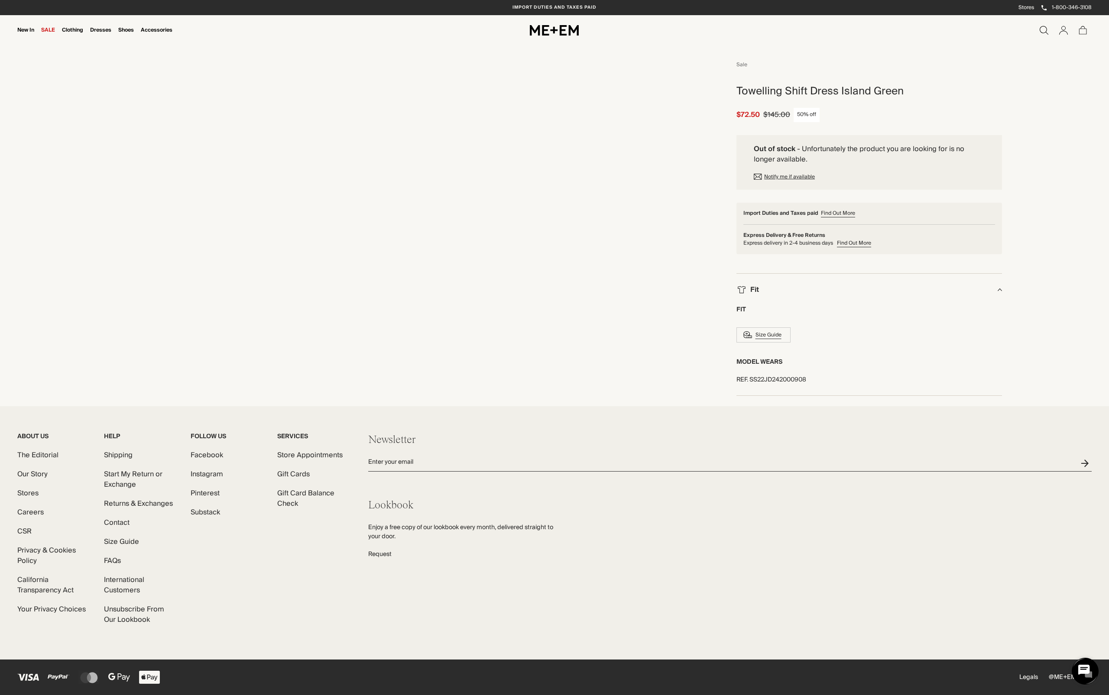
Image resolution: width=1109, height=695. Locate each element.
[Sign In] (1063, 30)
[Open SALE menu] (48, 36)
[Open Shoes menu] (126, 36)
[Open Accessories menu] (156, 36)
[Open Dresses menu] (101, 36)
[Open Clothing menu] (72, 36)
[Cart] (1083, 30)
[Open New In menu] (26, 36)
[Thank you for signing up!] (1086, 463)
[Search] (1044, 30)
